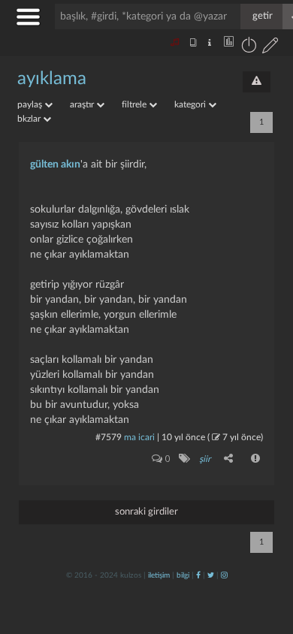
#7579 (108, 437)
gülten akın (55, 164)
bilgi (183, 575)
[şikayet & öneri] (256, 81)
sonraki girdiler (146, 512)
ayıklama (51, 79)
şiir (204, 458)
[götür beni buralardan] (267, 557)
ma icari (139, 437)
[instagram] (224, 575)
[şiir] (183, 458)
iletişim (159, 575)
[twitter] (210, 575)
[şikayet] (256, 458)
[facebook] (198, 575)
